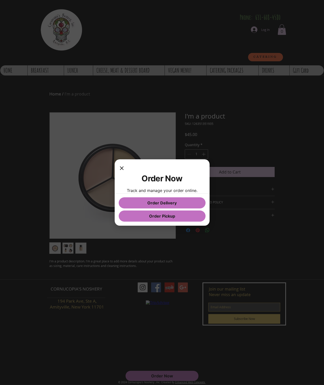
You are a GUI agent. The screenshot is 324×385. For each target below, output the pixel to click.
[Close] (122, 168)
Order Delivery (162, 202)
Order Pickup (162, 216)
